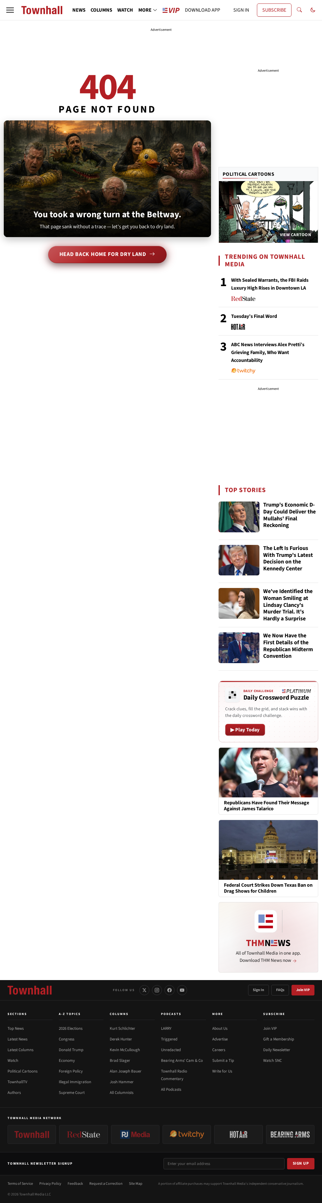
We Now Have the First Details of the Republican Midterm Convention (288, 646)
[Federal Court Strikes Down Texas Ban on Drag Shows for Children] (268, 849)
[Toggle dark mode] (313, 10)
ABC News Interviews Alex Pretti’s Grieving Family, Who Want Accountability (267, 352)
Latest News (17, 1039)
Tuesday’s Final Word (254, 316)
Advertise (220, 1039)
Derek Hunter (121, 1039)
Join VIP (303, 990)
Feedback (75, 1183)
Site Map (135, 1183)
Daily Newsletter (276, 1050)
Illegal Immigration (75, 1082)
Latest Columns (20, 1050)
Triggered (169, 1039)
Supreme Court (72, 1092)
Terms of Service (20, 1183)
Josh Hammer (122, 1082)
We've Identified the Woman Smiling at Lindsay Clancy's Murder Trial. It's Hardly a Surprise (288, 605)
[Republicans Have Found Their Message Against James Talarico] (268, 772)
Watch (13, 1060)
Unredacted (171, 1050)
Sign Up (301, 1163)
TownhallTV (17, 1082)
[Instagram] (157, 990)
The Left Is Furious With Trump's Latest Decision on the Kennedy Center (288, 559)
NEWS (79, 10)
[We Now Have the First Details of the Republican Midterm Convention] (239, 647)
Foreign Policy (71, 1071)
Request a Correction (106, 1183)
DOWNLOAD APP (202, 10)
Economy (67, 1060)
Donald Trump (71, 1050)
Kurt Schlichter (122, 1028)
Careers (218, 1050)
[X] (144, 990)
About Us (219, 1028)
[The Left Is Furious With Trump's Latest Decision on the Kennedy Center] (239, 560)
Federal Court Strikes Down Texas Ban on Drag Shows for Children (268, 888)
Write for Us (222, 1071)
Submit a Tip (223, 1060)
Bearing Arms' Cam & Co (182, 1060)
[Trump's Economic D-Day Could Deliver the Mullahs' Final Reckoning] (239, 517)
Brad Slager (120, 1060)
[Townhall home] (30, 990)
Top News (16, 1028)
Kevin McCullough (125, 1050)
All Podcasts (171, 1089)
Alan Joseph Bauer (126, 1071)
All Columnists (121, 1092)
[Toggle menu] (10, 10)
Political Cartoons (249, 174)
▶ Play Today (245, 729)
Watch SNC (272, 1060)
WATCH (125, 10)
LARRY (166, 1028)
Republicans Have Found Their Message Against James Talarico (266, 806)
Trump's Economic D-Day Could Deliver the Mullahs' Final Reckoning (289, 515)
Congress (66, 1039)
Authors (14, 1092)
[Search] (299, 10)
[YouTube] (182, 990)
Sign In (258, 990)
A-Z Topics (70, 1014)
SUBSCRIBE (274, 10)
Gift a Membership (278, 1039)
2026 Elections (70, 1028)
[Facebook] (169, 990)
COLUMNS (101, 10)
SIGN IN (241, 10)
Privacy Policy (50, 1183)
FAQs (280, 990)
